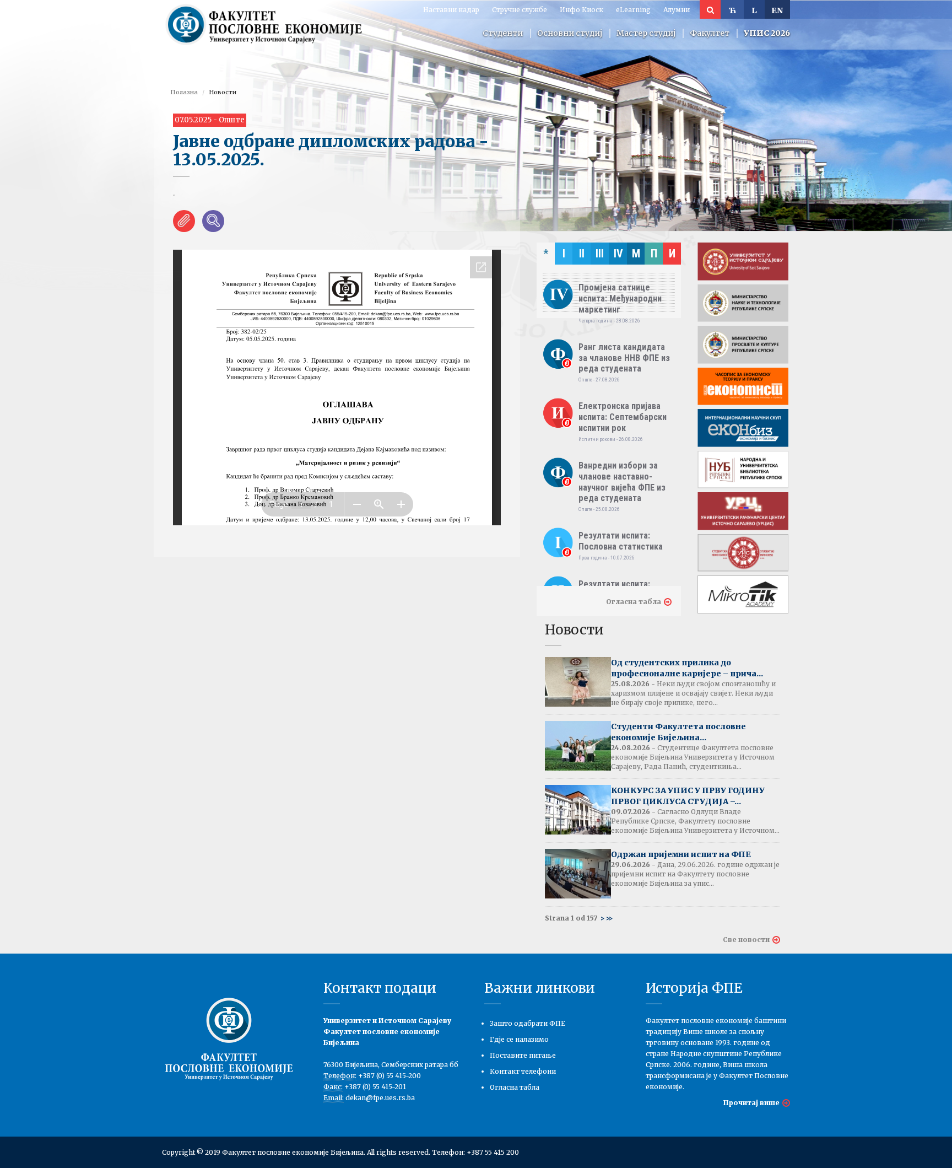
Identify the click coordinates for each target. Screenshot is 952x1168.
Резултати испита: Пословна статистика (620, 541)
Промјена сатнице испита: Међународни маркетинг (620, 298)
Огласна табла (633, 602)
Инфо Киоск (581, 10)
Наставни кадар (451, 10)
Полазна (184, 92)
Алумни (676, 10)
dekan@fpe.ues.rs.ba (380, 1098)
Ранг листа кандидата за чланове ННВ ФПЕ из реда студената (624, 358)
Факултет (709, 33)
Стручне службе (519, 10)
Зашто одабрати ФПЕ (527, 1023)
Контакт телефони (523, 1071)
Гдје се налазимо (519, 1039)
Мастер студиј (645, 33)
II (582, 253)
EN (777, 10)
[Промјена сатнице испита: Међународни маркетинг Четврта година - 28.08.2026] (609, 272)
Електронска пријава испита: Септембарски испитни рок (622, 417)
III (600, 253)
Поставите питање (523, 1055)
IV (618, 253)
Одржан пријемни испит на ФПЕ (681, 854)
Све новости (746, 939)
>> (609, 918)
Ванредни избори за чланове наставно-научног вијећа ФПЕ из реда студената (622, 481)
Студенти (503, 33)
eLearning (633, 10)
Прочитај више (751, 1103)
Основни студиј (569, 33)
